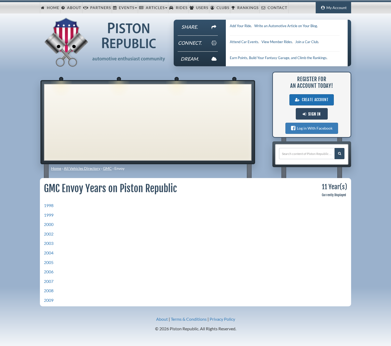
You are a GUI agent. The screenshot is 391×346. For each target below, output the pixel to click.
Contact (276, 8)
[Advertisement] (147, 121)
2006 (48, 271)
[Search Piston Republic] (339, 153)
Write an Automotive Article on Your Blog (285, 26)
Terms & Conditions (189, 319)
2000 (48, 224)
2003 (48, 243)
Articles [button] (154, 8)
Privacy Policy (222, 319)
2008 (48, 290)
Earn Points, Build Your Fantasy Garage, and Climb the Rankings (278, 58)
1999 (48, 214)
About (73, 8)
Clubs (221, 8)
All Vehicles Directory (82, 168)
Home (52, 8)
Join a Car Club (306, 42)
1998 (48, 205)
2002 (48, 233)
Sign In (313, 114)
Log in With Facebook (313, 128)
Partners (99, 8)
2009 (48, 300)
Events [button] (125, 8)
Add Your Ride (240, 26)
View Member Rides (276, 42)
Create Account (314, 99)
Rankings (247, 8)
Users (201, 8)
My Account (336, 8)
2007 (48, 281)
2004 (48, 252)
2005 (48, 262)
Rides (181, 8)
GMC (107, 168)
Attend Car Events (244, 42)
